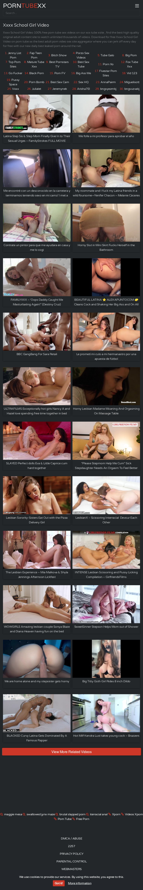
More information (79, 883)
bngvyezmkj (108, 89)
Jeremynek (59, 89)
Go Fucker (15, 73)
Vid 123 (132, 73)
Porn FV (59, 73)
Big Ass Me (83, 73)
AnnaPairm (108, 82)
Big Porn (131, 55)
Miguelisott (131, 82)
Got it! (59, 883)
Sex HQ (83, 82)
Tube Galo (107, 55)
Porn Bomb (36, 82)
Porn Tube (65, 819)
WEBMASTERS (71, 869)
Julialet (36, 89)
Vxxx (15, 89)
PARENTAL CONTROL (71, 861)
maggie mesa (13, 814)
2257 (71, 846)
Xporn (116, 814)
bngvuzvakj (131, 89)
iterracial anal (99, 814)
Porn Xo (108, 64)
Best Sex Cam (59, 82)
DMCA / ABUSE (71, 838)
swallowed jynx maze (41, 814)
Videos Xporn (134, 814)
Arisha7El (83, 89)
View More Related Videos (71, 751)
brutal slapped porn (72, 814)
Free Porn (82, 819)
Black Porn (36, 73)
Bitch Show (58, 55)
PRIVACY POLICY (71, 854)
